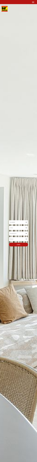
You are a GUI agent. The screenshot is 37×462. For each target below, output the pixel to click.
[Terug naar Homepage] (4, 9)
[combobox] (18, 222)
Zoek (18, 244)
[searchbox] (18, 228)
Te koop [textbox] (12, 222)
